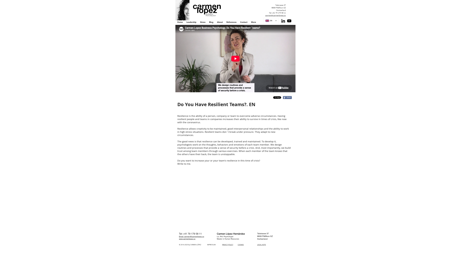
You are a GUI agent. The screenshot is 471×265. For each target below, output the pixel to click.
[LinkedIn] (283, 20)
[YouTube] (289, 20)
